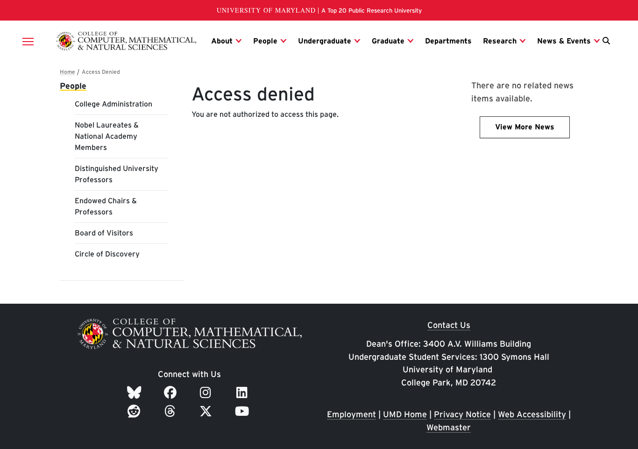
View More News (524, 126)
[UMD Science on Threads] (171, 411)
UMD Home (405, 414)
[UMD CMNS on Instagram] (207, 392)
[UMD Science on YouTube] (243, 411)
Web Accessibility (532, 414)
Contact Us (448, 325)
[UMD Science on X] (207, 411)
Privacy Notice (462, 414)
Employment (351, 414)
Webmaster (448, 427)
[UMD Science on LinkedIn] (243, 392)
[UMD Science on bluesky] (135, 392)
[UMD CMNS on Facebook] (172, 392)
